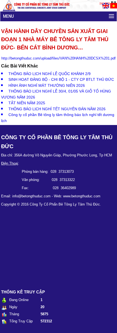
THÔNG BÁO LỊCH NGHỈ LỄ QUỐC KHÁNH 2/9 (49, 74)
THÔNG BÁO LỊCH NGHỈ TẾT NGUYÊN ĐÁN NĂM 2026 (57, 109)
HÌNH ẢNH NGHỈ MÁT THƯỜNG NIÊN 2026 (46, 85)
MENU (8, 16)
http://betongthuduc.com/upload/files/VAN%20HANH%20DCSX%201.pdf (58, 58)
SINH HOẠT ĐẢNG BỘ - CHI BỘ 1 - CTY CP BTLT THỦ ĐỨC (61, 79)
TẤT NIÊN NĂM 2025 (26, 103)
